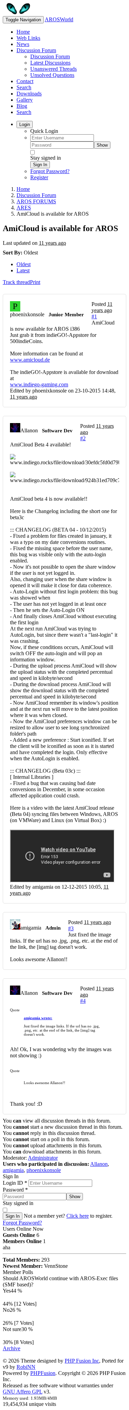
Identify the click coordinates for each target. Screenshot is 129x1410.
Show (102, 145)
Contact (25, 81)
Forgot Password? (49, 171)
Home (23, 32)
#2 (83, 438)
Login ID (15, 1183)
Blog (22, 106)
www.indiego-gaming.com (39, 384)
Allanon (99, 1164)
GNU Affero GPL (22, 1392)
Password (15, 1190)
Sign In (40, 164)
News (23, 44)
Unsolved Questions (52, 75)
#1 (94, 316)
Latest (23, 270)
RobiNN (26, 1367)
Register (39, 177)
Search (24, 87)
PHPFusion (42, 1373)
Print (35, 282)
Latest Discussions (50, 63)
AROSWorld (59, 19)
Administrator (43, 1158)
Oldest (24, 264)
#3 (71, 928)
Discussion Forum (36, 50)
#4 (83, 1001)
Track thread (16, 282)
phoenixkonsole (43, 1170)
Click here (77, 1216)
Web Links (28, 38)
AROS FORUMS (36, 201)
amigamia (13, 1170)
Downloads (29, 93)
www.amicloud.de (30, 360)
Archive (11, 1348)
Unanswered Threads (53, 69)
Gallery (25, 100)
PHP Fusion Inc (82, 1361)
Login (24, 124)
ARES (24, 208)
